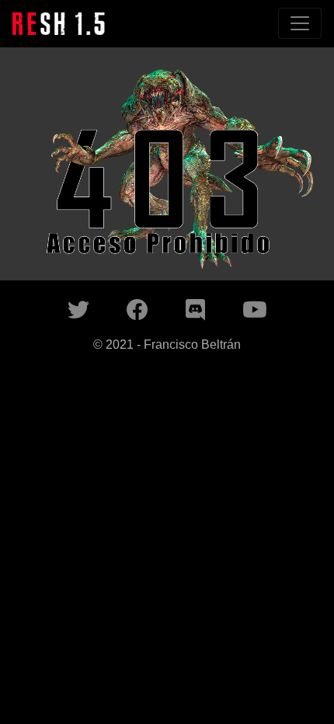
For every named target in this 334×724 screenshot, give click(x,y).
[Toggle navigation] (300, 23)
